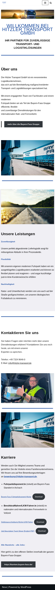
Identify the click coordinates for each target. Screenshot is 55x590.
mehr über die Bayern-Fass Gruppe (23, 124)
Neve (4, 587)
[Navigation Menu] (45, 3)
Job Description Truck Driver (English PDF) (17, 531)
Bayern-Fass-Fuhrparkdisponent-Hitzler (16, 497)
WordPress (26, 587)
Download (38, 497)
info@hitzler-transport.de (20, 363)
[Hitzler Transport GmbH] (4, 3)
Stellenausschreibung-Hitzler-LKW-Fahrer (17, 522)
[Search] (51, 3)
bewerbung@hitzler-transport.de (20, 476)
